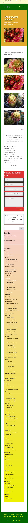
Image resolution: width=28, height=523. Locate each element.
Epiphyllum (7, 294)
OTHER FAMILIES (7, 434)
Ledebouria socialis (9, 454)
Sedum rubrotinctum (10, 427)
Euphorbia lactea (9, 487)
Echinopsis (7, 278)
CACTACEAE (7, 1)
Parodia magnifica (10, 366)
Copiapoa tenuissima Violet (11, 269)
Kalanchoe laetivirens (10, 416)
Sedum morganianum (10, 425)
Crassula (7, 391)
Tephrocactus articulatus (11, 352)
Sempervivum (8, 430)
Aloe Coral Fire (9, 463)
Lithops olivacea (9, 443)
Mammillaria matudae (11, 331)
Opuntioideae (8, 336)
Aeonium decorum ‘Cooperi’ (12, 389)
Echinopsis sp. (9, 292)
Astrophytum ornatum (10, 252)
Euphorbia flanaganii (10, 485)
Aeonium (7, 385)
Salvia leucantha (8, 492)
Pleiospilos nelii (7, 238)
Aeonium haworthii (10, 387)
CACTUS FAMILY (7, 248)
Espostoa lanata (8, 296)
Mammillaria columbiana (11, 322)
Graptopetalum (8, 410)
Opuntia (8, 341)
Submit (19, 209)
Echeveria (7, 403)
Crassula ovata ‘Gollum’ (11, 400)
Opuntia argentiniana (12, 342)
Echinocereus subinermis (10, 271)
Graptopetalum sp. (10, 412)
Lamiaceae (6, 489)
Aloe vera (8, 467)
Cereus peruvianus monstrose (12, 261)
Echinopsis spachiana (10, 289)
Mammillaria (15, 1)
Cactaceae (6, 250)
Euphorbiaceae (7, 481)
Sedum (6, 423)
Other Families (7, 516)
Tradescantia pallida (9, 478)
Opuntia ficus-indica (12, 347)
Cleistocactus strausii (9, 266)
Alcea (6, 496)
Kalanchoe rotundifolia (11, 421)
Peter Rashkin (17, 521)
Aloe (6, 461)
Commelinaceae (7, 476)
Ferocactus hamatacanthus (11, 299)
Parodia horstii (9, 361)
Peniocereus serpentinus (10, 373)
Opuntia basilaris (11, 345)
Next (22, 129)
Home (1, 1)
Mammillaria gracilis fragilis (12, 327)
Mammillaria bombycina (11, 319)
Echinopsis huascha (10, 284)
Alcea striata (9, 498)
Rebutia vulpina (8, 375)
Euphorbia (7, 483)
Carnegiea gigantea (9, 255)
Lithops (6, 438)
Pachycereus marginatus (10, 357)
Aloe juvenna (9, 465)
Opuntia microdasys (12, 350)
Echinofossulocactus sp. (11, 275)
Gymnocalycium (8, 301)
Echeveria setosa (9, 407)
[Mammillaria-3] (14, 125)
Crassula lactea (9, 396)
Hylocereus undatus (9, 313)
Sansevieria (7, 456)
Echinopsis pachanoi (10, 287)
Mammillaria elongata (10, 324)
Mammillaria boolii (10, 317)
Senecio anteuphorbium (10, 472)
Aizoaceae (6, 436)
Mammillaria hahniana (11, 329)
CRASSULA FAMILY (8, 380)
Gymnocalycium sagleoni (11, 308)
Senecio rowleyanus (9, 474)
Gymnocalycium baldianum (12, 303)
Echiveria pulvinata (10, 405)
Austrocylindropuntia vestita (12, 338)
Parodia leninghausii (10, 364)
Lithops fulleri (9, 440)
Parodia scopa (9, 368)
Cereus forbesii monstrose (11, 259)
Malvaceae (6, 494)
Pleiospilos (7, 445)
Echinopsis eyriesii (10, 282)
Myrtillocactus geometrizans (11, 334)
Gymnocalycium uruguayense (12, 310)
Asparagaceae (7, 452)
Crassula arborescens (10, 393)
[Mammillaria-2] (14, 108)
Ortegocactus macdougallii (10, 354)
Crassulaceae (7, 383)
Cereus (6, 257)
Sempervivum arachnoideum (10, 235)
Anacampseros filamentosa (10, 450)
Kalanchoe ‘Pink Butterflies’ (12, 418)
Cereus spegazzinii (10, 264)
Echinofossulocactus (9, 273)
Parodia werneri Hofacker (11, 371)
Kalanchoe (7, 414)
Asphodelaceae (7, 459)
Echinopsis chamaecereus (9, 240)
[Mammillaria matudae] (14, 73)
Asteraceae (6, 470)
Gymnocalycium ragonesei (11, 306)
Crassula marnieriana (10, 398)
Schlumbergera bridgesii (10, 378)
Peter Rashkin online (18, 516)
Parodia (6, 359)
